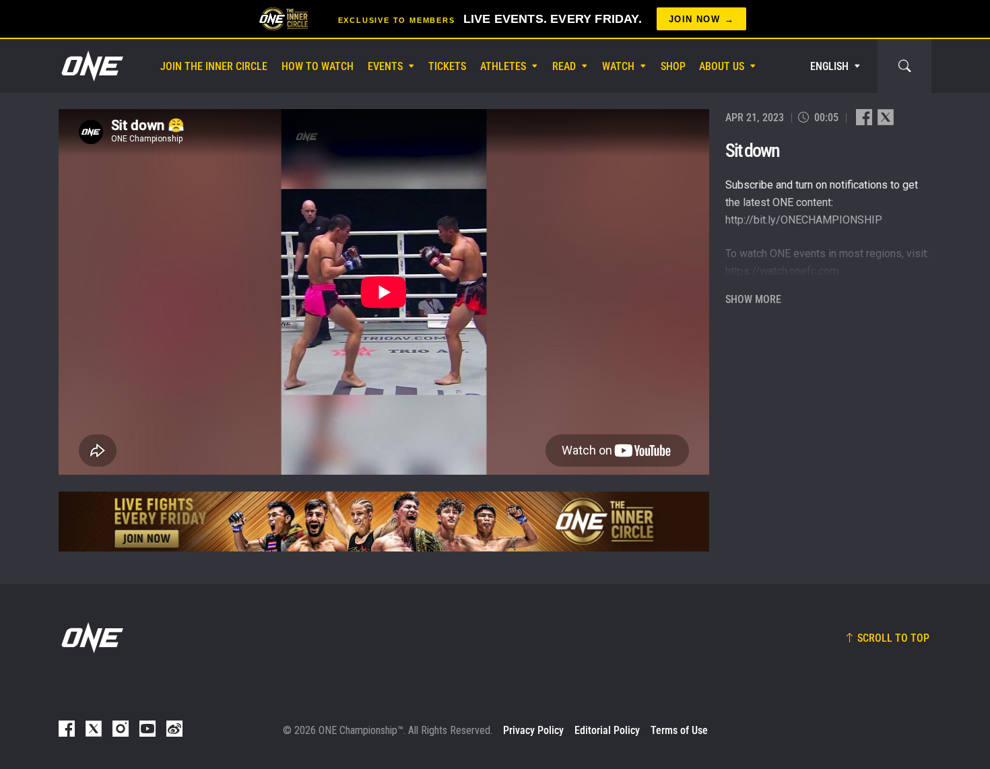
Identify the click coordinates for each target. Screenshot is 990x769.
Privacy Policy (533, 730)
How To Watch (318, 66)
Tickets (447, 66)
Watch (618, 66)
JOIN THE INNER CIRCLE (213, 66)
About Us (721, 66)
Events (385, 66)
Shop (673, 66)
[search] (904, 66)
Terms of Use (679, 730)
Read (564, 66)
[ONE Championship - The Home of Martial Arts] (91, 66)
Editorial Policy (607, 730)
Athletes (503, 66)
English (829, 66)
